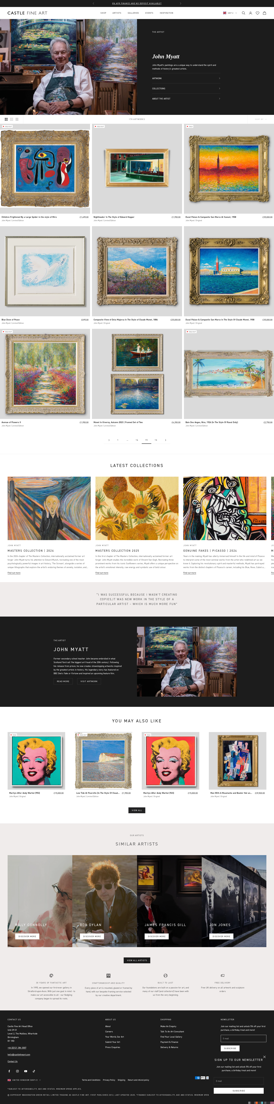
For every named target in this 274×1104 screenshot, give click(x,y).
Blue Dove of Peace (11, 319)
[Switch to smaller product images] (11, 119)
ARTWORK (157, 78)
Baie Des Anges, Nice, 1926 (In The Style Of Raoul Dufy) (212, 422)
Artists (117, 13)
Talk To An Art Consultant (172, 1031)
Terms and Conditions (91, 1080)
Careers (109, 1031)
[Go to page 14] (108, 440)
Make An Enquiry (168, 1026)
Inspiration (166, 13)
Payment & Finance (169, 1042)
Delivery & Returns (169, 1047)
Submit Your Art (112, 1042)
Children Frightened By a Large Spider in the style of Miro (29, 217)
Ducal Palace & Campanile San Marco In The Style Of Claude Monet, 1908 (220, 319)
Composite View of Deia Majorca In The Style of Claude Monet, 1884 (126, 319)
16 (156, 440)
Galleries (133, 13)
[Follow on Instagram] (17, 1071)
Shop (103, 13)
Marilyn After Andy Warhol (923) (158, 793)
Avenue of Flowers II (11, 422)
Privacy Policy (109, 1080)
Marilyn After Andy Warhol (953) (24, 793)
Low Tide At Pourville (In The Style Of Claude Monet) (97, 793)
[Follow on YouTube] (25, 1071)
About (108, 1026)
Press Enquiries (112, 1047)
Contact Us (13, 1061)
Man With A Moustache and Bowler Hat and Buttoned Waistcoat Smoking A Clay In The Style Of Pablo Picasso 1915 (230, 793)
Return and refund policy (138, 1080)
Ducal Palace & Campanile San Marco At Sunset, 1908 (211, 217)
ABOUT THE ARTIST (161, 98)
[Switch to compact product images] (17, 119)
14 (137, 440)
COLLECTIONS (158, 88)
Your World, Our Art (114, 1036)
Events (149, 13)
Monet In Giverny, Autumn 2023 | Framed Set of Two (118, 422)
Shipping (121, 1080)
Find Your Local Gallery (171, 1036)
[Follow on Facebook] (9, 1071)
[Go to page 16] (165, 440)
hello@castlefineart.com (19, 1054)
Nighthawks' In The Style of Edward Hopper (114, 217)
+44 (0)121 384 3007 (17, 1047)
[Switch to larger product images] (6, 119)
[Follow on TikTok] (34, 1071)
